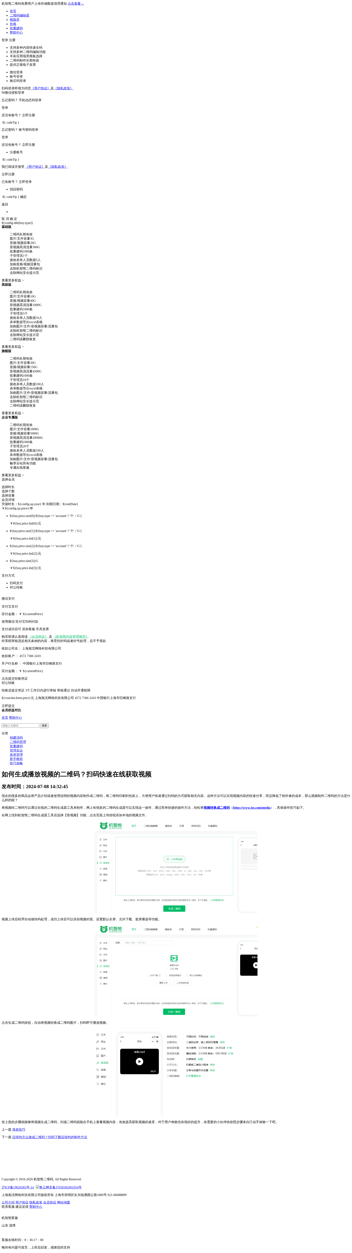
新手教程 (16, 759)
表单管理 (16, 754)
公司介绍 (8, 1202)
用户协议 (22, 1202)
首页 (13, 11)
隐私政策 (35, 1202)
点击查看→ (76, 3)
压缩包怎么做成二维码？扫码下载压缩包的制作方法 (49, 1137)
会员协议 (49, 1202)
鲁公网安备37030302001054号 (60, 1187)
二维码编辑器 (19, 15)
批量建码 (16, 28)
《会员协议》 (38, 636)
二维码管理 (18, 742)
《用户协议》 (41, 88)
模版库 (15, 19)
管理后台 (16, 750)
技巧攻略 (16, 763)
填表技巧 (18, 1129)
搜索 (44, 725)
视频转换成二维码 (217, 807)
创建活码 (16, 737)
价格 (13, 24)
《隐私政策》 (63, 88)
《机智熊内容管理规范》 (71, 636)
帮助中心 (16, 32)
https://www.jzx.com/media (251, 807)
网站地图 (63, 1202)
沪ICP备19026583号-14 (18, 1187)
